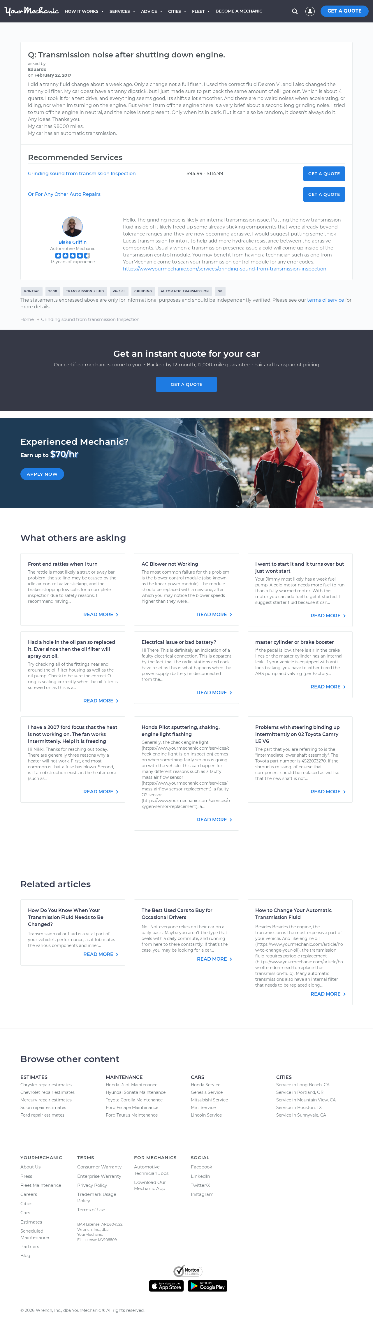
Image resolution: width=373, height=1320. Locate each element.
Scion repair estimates (43, 1107)
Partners (29, 1246)
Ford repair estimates (42, 1115)
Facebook (201, 1167)
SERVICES (120, 11)
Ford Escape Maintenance (132, 1107)
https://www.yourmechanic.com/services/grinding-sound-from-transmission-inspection (224, 269)
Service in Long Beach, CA (303, 1084)
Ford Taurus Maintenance (132, 1115)
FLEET (198, 11)
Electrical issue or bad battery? (179, 642)
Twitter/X (200, 1185)
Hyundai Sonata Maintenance (136, 1092)
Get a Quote (324, 173)
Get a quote (187, 384)
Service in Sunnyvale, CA (301, 1115)
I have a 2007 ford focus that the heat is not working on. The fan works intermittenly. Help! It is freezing (72, 734)
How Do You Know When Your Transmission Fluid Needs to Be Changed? (65, 917)
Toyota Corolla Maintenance (134, 1100)
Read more (99, 614)
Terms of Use (91, 1209)
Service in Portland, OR (299, 1092)
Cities (174, 11)
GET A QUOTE (345, 11)
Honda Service (205, 1084)
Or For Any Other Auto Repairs (64, 194)
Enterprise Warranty (99, 1176)
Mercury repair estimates (46, 1100)
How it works (81, 11)
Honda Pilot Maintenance (131, 1084)
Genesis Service (207, 1092)
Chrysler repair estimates (46, 1084)
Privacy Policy (92, 1185)
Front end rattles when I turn (63, 564)
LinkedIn (200, 1176)
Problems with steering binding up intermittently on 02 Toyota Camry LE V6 (297, 734)
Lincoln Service (206, 1115)
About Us (30, 1167)
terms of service (325, 300)
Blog (25, 1255)
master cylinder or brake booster (294, 642)
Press (26, 1176)
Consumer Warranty (99, 1167)
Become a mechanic (239, 11)
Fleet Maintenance (40, 1185)
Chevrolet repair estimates (47, 1092)
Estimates (31, 1222)
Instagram (202, 1194)
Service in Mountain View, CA (306, 1100)
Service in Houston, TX (299, 1107)
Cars (25, 1212)
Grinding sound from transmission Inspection (82, 173)
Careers (28, 1194)
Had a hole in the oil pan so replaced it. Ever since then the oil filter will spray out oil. (71, 649)
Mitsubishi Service (209, 1100)
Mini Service (203, 1107)
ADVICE (149, 11)
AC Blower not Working (170, 564)
